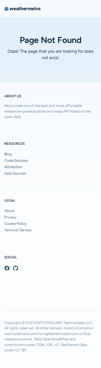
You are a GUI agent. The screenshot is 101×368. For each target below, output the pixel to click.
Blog (8, 154)
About (9, 210)
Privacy (10, 217)
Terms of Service (17, 230)
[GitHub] (15, 268)
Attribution (13, 167)
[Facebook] (7, 268)
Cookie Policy (15, 223)
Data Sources (15, 173)
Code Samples (16, 160)
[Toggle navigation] (92, 8)
